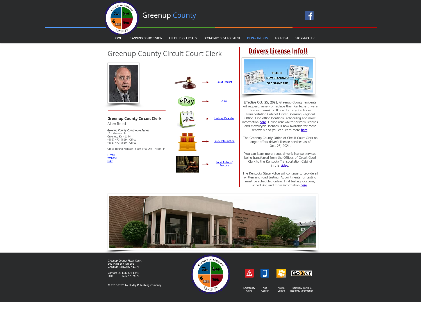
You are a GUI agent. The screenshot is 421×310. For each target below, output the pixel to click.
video (284, 165)
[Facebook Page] (309, 15)
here (263, 122)
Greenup (169, 15)
